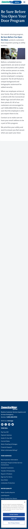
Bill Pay (17, 2)
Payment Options (6, 435)
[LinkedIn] (9, 424)
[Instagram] (5, 424)
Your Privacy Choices (14, 523)
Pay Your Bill (5, 432)
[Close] (25, 502)
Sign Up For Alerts (6, 477)
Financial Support (6, 447)
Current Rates (5, 441)
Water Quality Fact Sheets (9, 498)
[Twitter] (12, 424)
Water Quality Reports (8, 492)
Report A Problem (6, 474)
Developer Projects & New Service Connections (11, 464)
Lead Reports (5, 495)
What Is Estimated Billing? (9, 450)
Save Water (4, 480)
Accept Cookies (14, 514)
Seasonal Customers (7, 468)
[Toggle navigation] (24, 2)
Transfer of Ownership (8, 471)
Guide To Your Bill (6, 438)
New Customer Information (9, 460)
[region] (14, 514)
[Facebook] (2, 424)
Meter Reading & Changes (9, 444)
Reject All (14, 518)
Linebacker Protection (8, 483)
